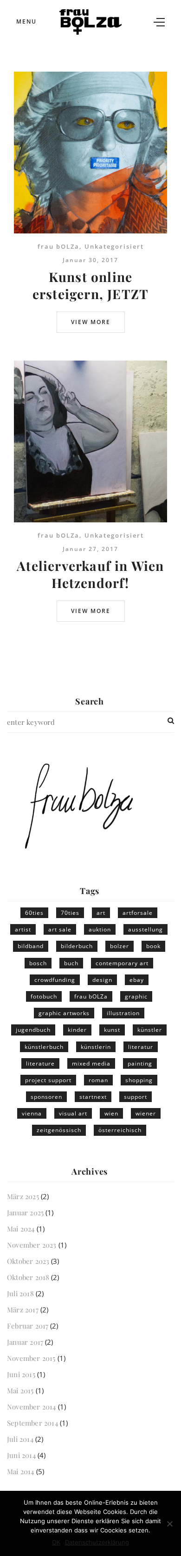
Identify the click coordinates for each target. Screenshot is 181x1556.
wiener (146, 1113)
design (102, 980)
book (153, 946)
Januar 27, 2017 (90, 549)
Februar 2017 (27, 1325)
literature (40, 1063)
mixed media (91, 1063)
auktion (100, 929)
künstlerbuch (44, 1047)
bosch (38, 963)
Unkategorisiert (114, 246)
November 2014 (31, 1406)
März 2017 (23, 1309)
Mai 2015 (20, 1390)
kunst (112, 1030)
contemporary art (122, 963)
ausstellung (145, 929)
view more (90, 322)
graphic (136, 996)
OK (56, 1542)
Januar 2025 (25, 1212)
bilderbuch (77, 946)
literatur (140, 1047)
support (135, 1097)
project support (48, 1080)
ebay (136, 980)
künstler (149, 1030)
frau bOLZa (58, 246)
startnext (93, 1097)
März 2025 (23, 1196)
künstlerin (96, 1047)
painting (140, 1063)
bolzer (119, 946)
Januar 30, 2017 (90, 260)
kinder (77, 1030)
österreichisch (120, 1130)
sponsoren (46, 1097)
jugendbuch (33, 1030)
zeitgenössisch (59, 1130)
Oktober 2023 (28, 1261)
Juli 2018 (20, 1293)
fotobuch (44, 996)
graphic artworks (64, 1013)
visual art (73, 1113)
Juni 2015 (21, 1374)
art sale (59, 929)
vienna (32, 1113)
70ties (70, 913)
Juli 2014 (20, 1439)
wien (111, 1113)
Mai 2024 (21, 1228)
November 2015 (31, 1358)
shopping (139, 1080)
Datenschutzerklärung (97, 1542)
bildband (31, 946)
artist (23, 929)
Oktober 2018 (28, 1277)
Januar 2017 (25, 1342)
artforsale (138, 913)
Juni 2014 (21, 1455)
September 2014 (32, 1422)
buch (71, 963)
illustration (123, 1013)
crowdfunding (54, 980)
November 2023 (32, 1245)
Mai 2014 (20, 1471)
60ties (34, 913)
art (101, 913)
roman (98, 1080)
